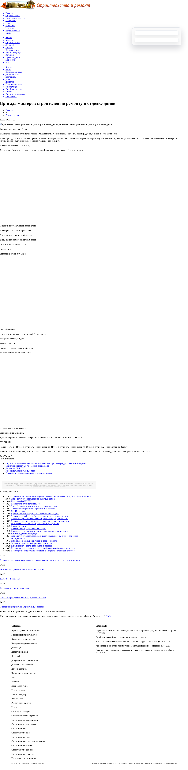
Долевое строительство (22, 664)
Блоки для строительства (23, 639)
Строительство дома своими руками (28, 741)
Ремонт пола (17, 698)
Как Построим (18, 511)
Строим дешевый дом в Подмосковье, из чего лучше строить (39, 516)
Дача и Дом (16, 647)
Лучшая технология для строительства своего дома (35, 513)
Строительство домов (21, 745)
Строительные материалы (23, 724)
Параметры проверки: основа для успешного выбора (48, 486)
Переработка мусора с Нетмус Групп (28, 528)
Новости (15, 681)
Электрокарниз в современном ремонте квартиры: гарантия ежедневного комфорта (64, 485)
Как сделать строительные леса (20, 471)
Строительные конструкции (24, 720)
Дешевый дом (17, 656)
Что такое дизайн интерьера (24, 533)
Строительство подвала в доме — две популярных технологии (40, 521)
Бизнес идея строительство (24, 635)
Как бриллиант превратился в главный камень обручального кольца (56, 483)
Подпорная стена (19, 686)
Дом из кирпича (19, 669)
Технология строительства (23, 758)
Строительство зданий (22, 750)
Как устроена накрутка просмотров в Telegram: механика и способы (43, 551)
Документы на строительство (25, 660)
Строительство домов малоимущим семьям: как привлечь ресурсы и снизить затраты (46, 463)
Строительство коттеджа (23, 754)
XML (108, 616)
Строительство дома (21, 737)
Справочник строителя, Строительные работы (33, 509)
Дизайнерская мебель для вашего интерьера (18, 483)
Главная (9, 110)
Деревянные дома (19, 652)
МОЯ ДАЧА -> (18, 538)
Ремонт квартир (18, 694)
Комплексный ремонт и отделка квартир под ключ (35, 523)
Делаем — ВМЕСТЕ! (15, 468)
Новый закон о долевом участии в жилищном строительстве (39, 531)
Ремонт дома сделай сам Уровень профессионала (34, 541)
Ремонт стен (17, 707)
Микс (14, 677)
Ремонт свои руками (21, 703)
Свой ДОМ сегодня (20, 711)
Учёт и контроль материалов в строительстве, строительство (39, 518)
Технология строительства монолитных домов (27, 466)
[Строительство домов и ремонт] (45, 9)
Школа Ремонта (18, 526)
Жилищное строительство (23, 673)
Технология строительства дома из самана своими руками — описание (44, 536)
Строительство (18, 728)
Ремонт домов (12, 115)
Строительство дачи (20, 733)
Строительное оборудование (24, 716)
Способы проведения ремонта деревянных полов (29, 473)
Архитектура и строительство (25, 630)
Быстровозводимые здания (24, 643)
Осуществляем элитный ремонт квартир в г (31, 543)
